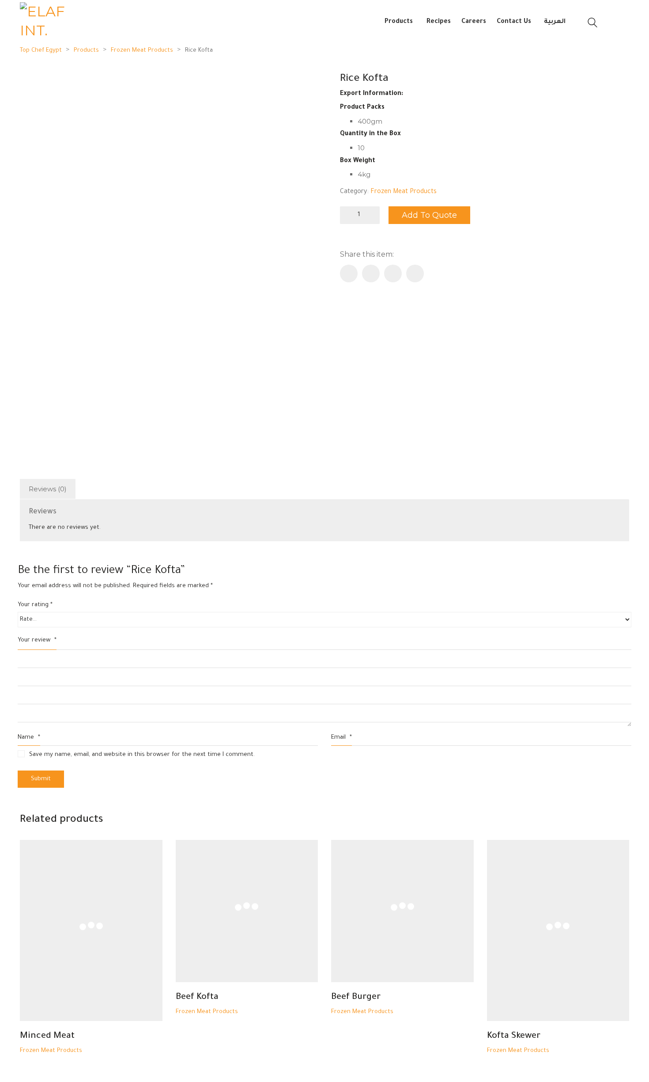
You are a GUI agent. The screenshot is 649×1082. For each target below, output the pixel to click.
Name (29, 737)
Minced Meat (47, 1036)
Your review (37, 640)
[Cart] (620, 22)
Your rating (35, 605)
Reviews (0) (48, 489)
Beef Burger (356, 997)
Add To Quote (429, 215)
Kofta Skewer (513, 1036)
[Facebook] (349, 273)
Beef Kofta (197, 997)
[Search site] (592, 24)
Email (341, 737)
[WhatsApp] (415, 273)
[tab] (48, 489)
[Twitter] (371, 273)
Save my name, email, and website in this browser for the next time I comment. (142, 755)
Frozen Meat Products (403, 192)
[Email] (393, 273)
